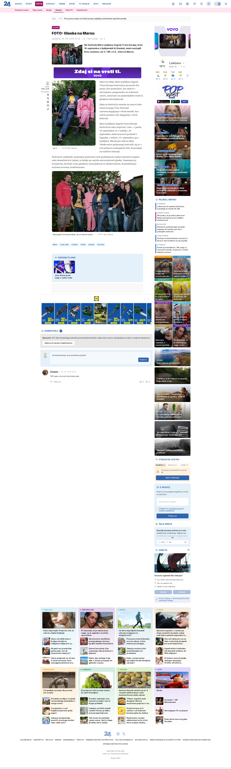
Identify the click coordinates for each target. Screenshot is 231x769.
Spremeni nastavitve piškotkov (99, 740)
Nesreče (160, 465)
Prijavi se (143, 360)
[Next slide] (149, 299)
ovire (184, 465)
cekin (160, 610)
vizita (122, 610)
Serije (48, 10)
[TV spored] (187, 4)
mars (55, 244)
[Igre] (180, 4)
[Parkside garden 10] (140, 313)
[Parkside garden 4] (61, 313)
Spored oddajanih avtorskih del (197, 740)
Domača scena (22, 10)
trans (83, 244)
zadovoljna (88, 610)
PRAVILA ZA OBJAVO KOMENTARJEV (58, 343)
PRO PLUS (49, 740)
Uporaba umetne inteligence (115, 744)
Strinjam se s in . (171, 510)
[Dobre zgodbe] (173, 4)
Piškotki (80, 740)
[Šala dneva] (184, 542)
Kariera (58, 740)
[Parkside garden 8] (114, 313)
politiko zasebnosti (166, 510)
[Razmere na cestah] (194, 4)
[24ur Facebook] (118, 734)
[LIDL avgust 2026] (96, 298)
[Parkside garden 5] (74, 313)
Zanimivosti (82, 10)
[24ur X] (124, 734)
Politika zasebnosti (124, 740)
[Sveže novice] (54, 18)
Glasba (58, 10)
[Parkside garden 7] (100, 313)
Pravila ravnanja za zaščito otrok (165, 740)
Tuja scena (37, 10)
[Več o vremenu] (187, 75)
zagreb (74, 244)
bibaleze (48, 610)
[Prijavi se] (209, 4)
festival (100, 244)
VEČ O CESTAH (172, 478)
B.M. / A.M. (45, 89)
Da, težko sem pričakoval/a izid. (170, 580)
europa (91, 244)
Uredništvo (38, 740)
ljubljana (64, 244)
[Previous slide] (145, 299)
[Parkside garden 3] (48, 313)
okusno (123, 670)
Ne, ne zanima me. (164, 583)
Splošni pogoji (141, 740)
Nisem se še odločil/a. (166, 586)
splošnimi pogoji (176, 509)
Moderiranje (69, 740)
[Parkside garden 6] (87, 313)
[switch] (217, 4)
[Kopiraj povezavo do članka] (48, 109)
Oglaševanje (26, 740)
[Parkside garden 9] (127, 313)
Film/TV (69, 10)
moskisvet (49, 670)
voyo (159, 670)
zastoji (172, 465)
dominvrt (86, 670)
